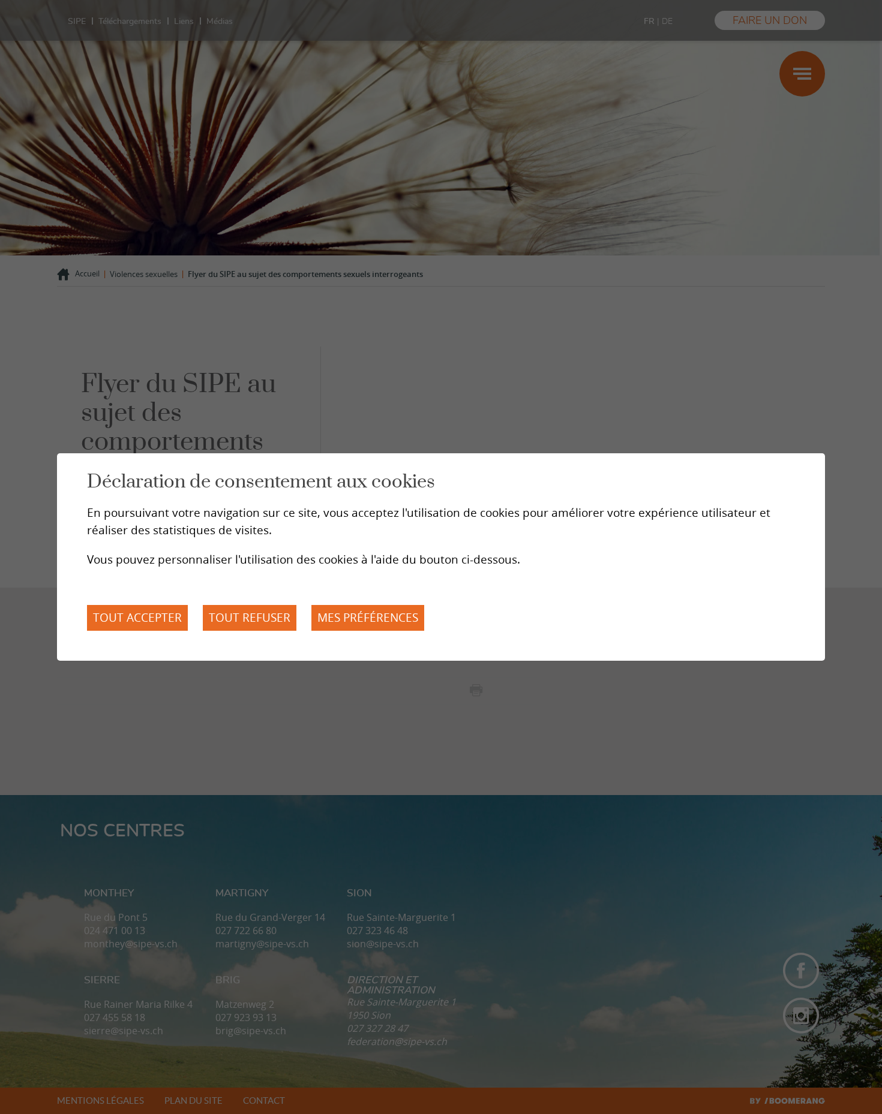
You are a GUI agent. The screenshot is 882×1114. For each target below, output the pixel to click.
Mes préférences (367, 617)
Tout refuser (249, 617)
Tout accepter (137, 617)
